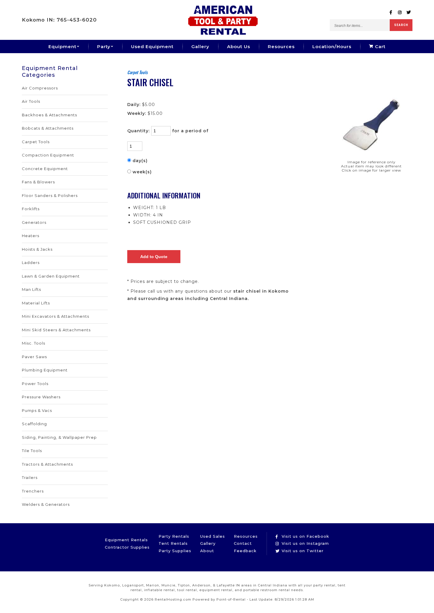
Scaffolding (34, 423)
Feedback (245, 550)
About (207, 550)
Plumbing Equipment (45, 370)
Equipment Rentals (126, 539)
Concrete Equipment (45, 168)
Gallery (200, 46)
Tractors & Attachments (47, 464)
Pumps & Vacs (37, 410)
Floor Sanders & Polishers (50, 195)
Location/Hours (331, 46)
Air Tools (31, 101)
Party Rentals (174, 536)
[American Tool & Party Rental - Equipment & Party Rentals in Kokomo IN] (223, 33)
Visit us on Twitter (302, 550)
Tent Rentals (173, 543)
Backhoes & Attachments (49, 115)
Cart (379, 46)
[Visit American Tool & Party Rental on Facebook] (391, 12)
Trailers (29, 477)
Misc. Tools (33, 343)
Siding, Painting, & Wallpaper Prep (59, 437)
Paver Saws (34, 356)
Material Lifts (36, 303)
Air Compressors (40, 88)
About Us (238, 46)
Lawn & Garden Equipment (51, 276)
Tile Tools (32, 450)
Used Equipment (152, 46)
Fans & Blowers (38, 182)
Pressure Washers (41, 396)
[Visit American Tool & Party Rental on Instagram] (400, 12)
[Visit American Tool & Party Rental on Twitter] (408, 12)
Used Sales (212, 536)
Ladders (31, 262)
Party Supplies (175, 550)
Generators (34, 222)
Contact (243, 543)
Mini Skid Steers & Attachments (56, 329)
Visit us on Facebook (304, 536)
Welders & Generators (46, 504)
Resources (281, 46)
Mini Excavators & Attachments (55, 316)
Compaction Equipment (48, 155)
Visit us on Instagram (304, 543)
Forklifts (31, 208)
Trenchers (33, 491)
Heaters (30, 235)
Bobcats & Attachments (48, 128)
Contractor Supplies (127, 547)
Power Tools (35, 383)
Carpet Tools (36, 141)
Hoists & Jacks (37, 249)
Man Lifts (31, 289)
